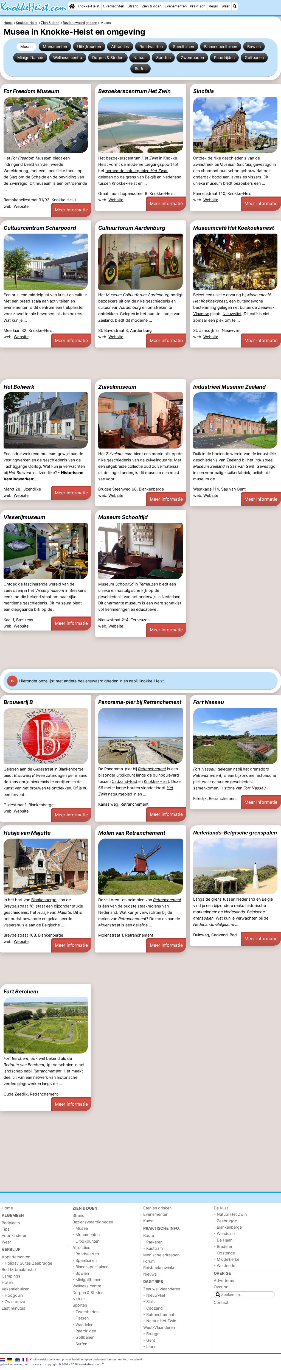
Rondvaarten (151, 46)
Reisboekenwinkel (159, 1267)
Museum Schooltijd (123, 517)
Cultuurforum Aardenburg (131, 228)
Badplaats (11, 1222)
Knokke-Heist (88, 6)
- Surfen (79, 1343)
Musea (26, 46)
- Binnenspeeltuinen (90, 1266)
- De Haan (223, 1240)
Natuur (139, 57)
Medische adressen (161, 1255)
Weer (225, 6)
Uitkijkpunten (89, 46)
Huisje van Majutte (27, 833)
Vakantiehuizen (15, 1289)
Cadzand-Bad (124, 781)
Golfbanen (254, 57)
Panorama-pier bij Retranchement (139, 702)
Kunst (148, 1220)
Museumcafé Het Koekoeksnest (233, 228)
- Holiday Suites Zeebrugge (27, 1263)
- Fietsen (80, 1318)
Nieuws (150, 1274)
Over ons (222, 1286)
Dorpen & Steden (107, 57)
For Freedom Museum (31, 91)
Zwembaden (192, 57)
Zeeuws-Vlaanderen (161, 1289)
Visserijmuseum (24, 517)
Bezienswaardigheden (92, 1222)
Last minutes (13, 1308)
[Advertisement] (140, 363)
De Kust (221, 1208)
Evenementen (176, 6)
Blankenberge (70, 769)
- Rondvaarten (85, 1253)
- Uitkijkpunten (85, 1241)
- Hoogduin (12, 1295)
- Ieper (149, 1346)
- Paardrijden (84, 1331)
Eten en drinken (157, 1208)
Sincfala (203, 91)
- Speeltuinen (84, 1260)
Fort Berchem (21, 991)
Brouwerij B (18, 702)
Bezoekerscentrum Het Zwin (134, 91)
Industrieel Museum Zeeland (229, 386)
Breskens (77, 590)
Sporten (163, 57)
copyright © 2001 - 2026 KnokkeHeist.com (73, 1364)
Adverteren (224, 1280)
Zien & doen (151, 6)
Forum (149, 1261)
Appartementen (16, 1256)
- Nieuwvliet (154, 1295)
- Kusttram (153, 1248)
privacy (37, 1364)
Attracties (120, 46)
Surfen (141, 68)
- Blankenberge (228, 1227)
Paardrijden (224, 57)
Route (148, 1235)
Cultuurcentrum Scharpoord (40, 228)
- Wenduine (224, 1233)
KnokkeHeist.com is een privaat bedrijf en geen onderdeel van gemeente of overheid (86, 1359)
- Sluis (149, 1301)
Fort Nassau (208, 702)
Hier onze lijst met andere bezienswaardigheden (68, 681)
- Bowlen (80, 1273)
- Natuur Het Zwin (159, 1320)
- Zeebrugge (225, 1220)
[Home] (72, 6)
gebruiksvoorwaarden (14, 1364)
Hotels (8, 1282)
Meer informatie (71, 209)
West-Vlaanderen (159, 1327)
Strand (133, 6)
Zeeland (233, 460)
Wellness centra (67, 57)
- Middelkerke (226, 1259)
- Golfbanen (83, 1337)
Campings (11, 1276)
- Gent (149, 1340)
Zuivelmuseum (117, 386)
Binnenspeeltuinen (220, 46)
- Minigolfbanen (86, 1279)
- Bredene (223, 1246)
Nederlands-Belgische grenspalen (235, 833)
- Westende (224, 1265)
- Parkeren (152, 1242)
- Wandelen (82, 1324)
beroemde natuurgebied (136, 170)
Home (7, 1208)
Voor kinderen (14, 1235)
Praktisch (198, 6)
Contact (221, 1302)
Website (21, 206)
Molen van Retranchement (131, 833)
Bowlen (254, 46)
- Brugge (151, 1333)
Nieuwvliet (232, 313)
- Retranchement (158, 1314)
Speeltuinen (183, 46)
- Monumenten (86, 1234)
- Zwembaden (85, 1311)
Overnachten (113, 6)
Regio (213, 6)
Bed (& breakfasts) (19, 1269)
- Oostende (224, 1253)
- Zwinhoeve (13, 1301)
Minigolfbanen (30, 57)
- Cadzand (153, 1308)
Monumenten (55, 46)
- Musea (80, 1228)
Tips (6, 1229)
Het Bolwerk (19, 386)
